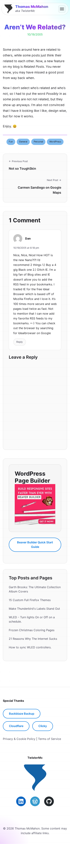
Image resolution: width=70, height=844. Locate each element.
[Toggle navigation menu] (62, 9)
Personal (38, 141)
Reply (19, 341)
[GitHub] (49, 801)
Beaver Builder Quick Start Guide (35, 545)
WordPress (55, 141)
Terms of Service (49, 739)
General (23, 141)
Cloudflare (16, 726)
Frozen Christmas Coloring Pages (31, 630)
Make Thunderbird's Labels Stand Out (34, 608)
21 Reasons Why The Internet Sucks (33, 638)
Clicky (42, 726)
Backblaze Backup (21, 713)
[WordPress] (35, 801)
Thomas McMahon (31, 6)
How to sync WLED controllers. (30, 647)
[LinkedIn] (21, 801)
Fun (11, 141)
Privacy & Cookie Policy (19, 739)
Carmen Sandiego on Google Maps (39, 190)
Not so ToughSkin (22, 168)
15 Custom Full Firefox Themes (30, 600)
